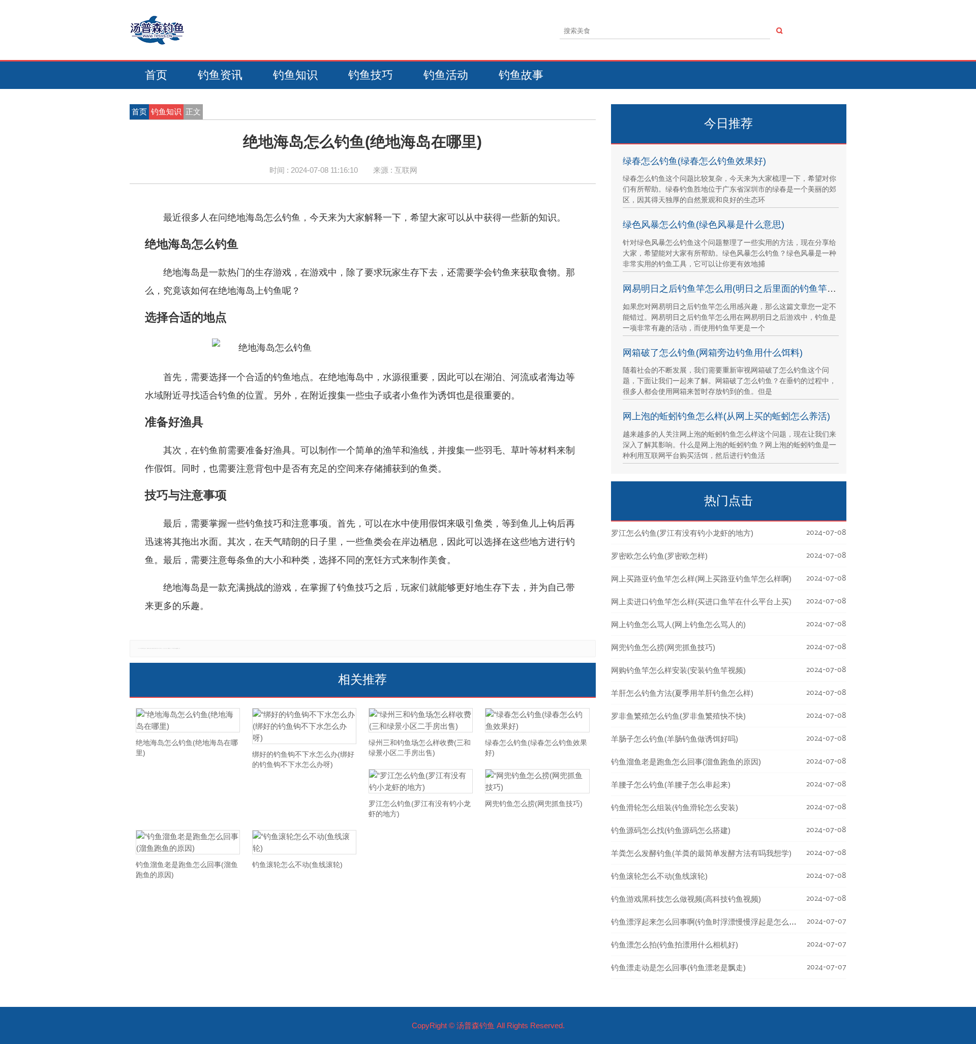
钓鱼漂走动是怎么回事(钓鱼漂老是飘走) (678, 967)
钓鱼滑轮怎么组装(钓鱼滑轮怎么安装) (674, 807)
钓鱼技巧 (370, 75)
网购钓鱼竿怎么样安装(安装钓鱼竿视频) (678, 670)
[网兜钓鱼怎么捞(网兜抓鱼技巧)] (537, 781)
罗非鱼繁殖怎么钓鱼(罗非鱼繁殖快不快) (678, 716)
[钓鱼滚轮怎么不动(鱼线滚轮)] (304, 842)
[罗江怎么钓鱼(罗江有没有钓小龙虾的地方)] (421, 781)
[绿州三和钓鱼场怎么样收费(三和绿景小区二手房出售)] (421, 720)
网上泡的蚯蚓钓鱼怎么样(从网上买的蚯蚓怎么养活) (726, 416)
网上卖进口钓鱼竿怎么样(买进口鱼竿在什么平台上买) (701, 601)
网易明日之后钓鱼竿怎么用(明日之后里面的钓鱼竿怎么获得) (745, 289)
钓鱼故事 (521, 75)
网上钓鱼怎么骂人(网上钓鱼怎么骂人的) (678, 624)
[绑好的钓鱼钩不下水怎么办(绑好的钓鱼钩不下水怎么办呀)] (304, 726)
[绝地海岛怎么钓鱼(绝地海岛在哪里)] (188, 720)
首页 (156, 75)
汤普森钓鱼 (475, 1025)
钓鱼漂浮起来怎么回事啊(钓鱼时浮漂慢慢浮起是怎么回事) (709, 921)
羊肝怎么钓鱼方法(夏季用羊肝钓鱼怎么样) (682, 693)
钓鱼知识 (295, 75)
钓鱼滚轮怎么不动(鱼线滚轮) (659, 876)
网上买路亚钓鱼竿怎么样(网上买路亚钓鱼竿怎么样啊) (701, 578)
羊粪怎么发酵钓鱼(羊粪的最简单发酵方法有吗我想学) (701, 853)
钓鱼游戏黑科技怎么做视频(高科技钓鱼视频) (686, 899)
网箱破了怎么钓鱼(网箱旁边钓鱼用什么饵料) (713, 353)
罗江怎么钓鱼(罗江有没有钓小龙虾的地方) (682, 533)
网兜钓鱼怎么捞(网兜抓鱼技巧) (663, 647)
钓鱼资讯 (220, 75)
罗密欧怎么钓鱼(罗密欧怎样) (659, 555)
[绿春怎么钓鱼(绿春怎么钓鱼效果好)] (537, 720)
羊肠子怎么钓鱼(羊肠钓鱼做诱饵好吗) (674, 738)
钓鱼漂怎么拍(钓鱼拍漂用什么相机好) (674, 944)
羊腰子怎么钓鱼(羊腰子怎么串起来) (670, 784)
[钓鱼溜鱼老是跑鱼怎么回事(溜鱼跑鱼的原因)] (188, 842)
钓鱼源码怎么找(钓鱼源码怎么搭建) (670, 830)
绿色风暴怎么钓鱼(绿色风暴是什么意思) (703, 225)
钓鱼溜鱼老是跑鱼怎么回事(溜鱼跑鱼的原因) (686, 761)
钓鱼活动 (445, 75)
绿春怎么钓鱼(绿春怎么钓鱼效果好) (694, 161)
